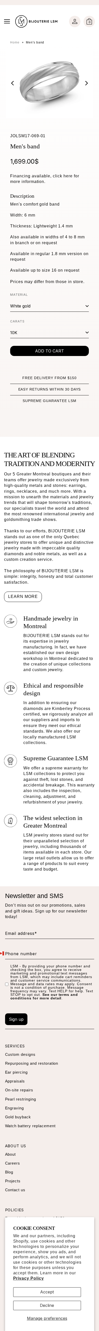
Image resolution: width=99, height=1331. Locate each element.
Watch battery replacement (30, 1126)
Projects (13, 1181)
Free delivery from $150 (49, 378)
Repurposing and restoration (31, 1063)
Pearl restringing (20, 1099)
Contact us (15, 1190)
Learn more (23, 596)
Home (15, 42)
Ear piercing (16, 1072)
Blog (9, 1172)
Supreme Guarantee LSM (49, 401)
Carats (17, 321)
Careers (12, 1163)
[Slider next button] (83, 83)
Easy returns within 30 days (49, 389)
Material (19, 295)
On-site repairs (19, 1090)
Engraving (14, 1108)
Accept (47, 1291)
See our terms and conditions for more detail (44, 996)
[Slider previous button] (16, 83)
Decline (47, 1305)
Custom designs (20, 1054)
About (10, 1154)
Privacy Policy (28, 1278)
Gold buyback (18, 1117)
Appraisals (15, 1081)
